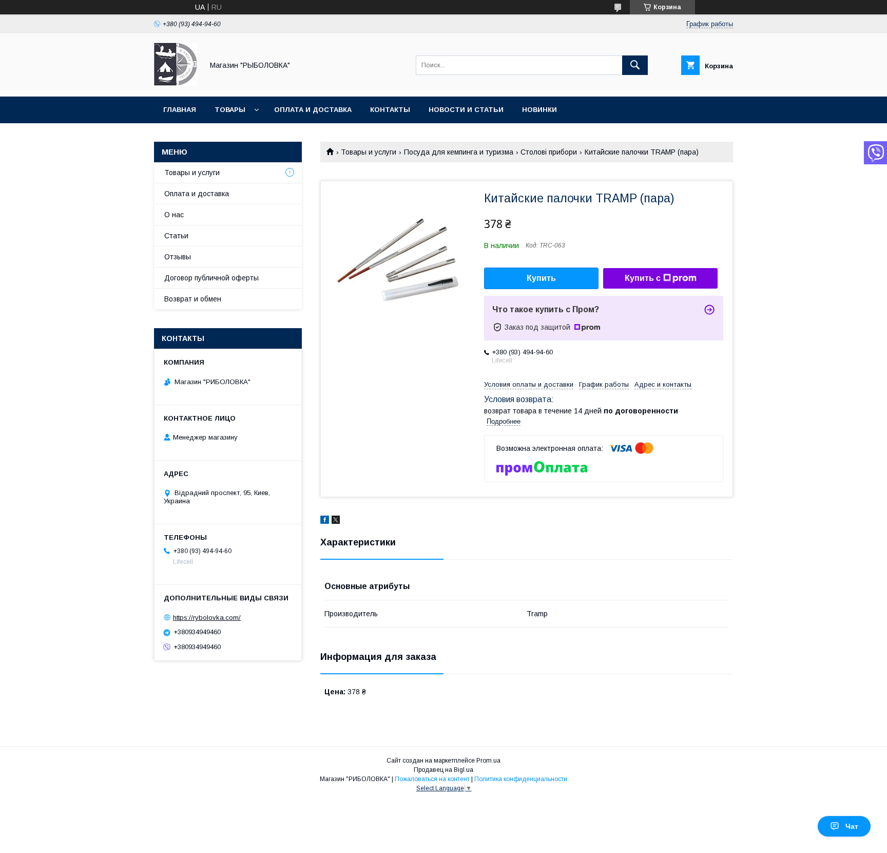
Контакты (390, 109)
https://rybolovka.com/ (207, 617)
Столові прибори (548, 152)
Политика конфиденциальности (520, 779)
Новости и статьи (466, 109)
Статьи (176, 236)
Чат (851, 826)
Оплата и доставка (313, 109)
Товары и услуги (368, 152)
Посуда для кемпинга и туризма (458, 152)
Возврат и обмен (192, 299)
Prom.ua (488, 760)
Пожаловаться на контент (432, 779)
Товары (230, 109)
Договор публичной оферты (211, 278)
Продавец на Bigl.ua (443, 769)
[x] (336, 521)
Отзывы (177, 257)
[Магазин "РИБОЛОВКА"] (176, 83)
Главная (179, 109)
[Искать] (635, 65)
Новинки (539, 109)
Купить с (643, 278)
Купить (541, 278)
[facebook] (324, 521)
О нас (174, 215)
